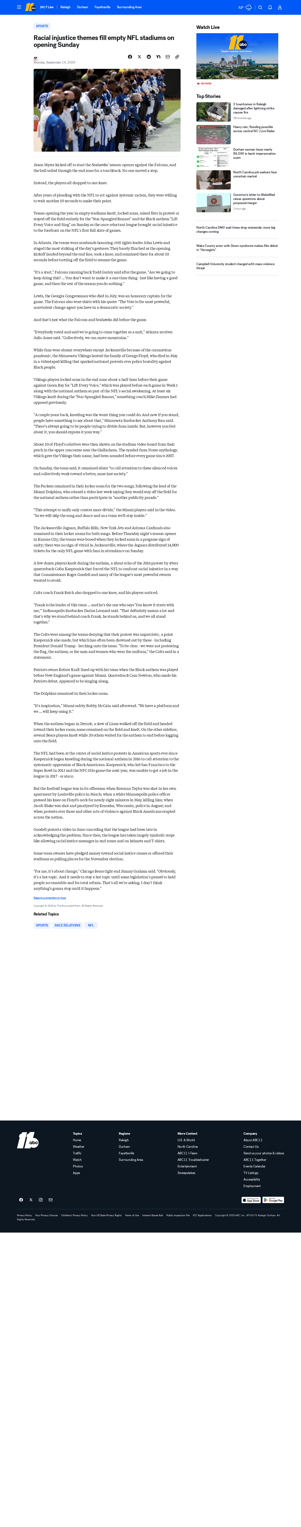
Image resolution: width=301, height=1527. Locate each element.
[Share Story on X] (139, 56)
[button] (19, 7)
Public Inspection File (178, 1215)
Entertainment (187, 1166)
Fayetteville (102, 7)
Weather (78, 1146)
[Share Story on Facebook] (130, 56)
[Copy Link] (177, 56)
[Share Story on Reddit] (148, 56)
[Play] (237, 56)
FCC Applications (202, 1215)
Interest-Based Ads (152, 1215)
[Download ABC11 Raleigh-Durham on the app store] (251, 1200)
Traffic (77, 1153)
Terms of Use (132, 1215)
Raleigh (65, 7)
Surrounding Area (129, 7)
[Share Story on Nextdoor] (158, 56)
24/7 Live (47, 7)
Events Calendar (254, 1166)
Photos (78, 1166)
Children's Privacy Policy (74, 1215)
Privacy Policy (24, 1215)
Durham (82, 7)
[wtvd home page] (28, 1140)
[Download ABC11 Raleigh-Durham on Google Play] (273, 1200)
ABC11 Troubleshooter (193, 1159)
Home (77, 1140)
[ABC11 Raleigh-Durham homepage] (30, 7)
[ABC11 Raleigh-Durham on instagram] (41, 1200)
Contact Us (251, 1146)
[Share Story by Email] (167, 56)
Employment (252, 1186)
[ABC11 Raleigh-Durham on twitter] (31, 1200)
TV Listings (250, 1173)
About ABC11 (253, 1140)
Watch (77, 1159)
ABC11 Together (254, 1159)
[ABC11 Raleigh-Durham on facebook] (21, 1200)
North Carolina (188, 1146)
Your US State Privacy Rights (106, 1215)
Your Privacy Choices (46, 1215)
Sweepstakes (186, 1173)
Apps (76, 1173)
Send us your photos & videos (263, 1153)
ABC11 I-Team (187, 1153)
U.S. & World (186, 1140)
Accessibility (251, 1179)
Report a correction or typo (50, 898)
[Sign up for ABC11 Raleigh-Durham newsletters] (50, 1200)
